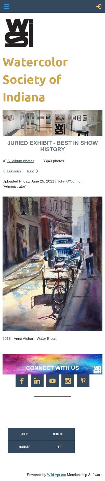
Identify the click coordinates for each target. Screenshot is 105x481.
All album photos (20, 161)
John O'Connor (69, 181)
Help (58, 446)
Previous (14, 171)
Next (30, 171)
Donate (24, 446)
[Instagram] (67, 380)
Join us (57, 434)
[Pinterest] (83, 380)
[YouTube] (52, 380)
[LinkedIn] (37, 380)
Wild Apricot (56, 475)
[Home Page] (52, 33)
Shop (24, 434)
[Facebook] (22, 380)
